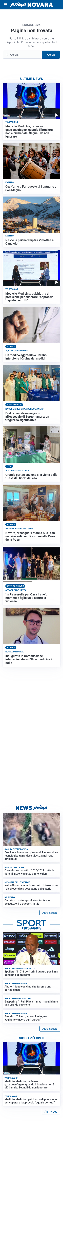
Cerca (51, 54)
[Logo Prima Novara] (31, 5)
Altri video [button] (51, 1111)
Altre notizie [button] (49, 912)
